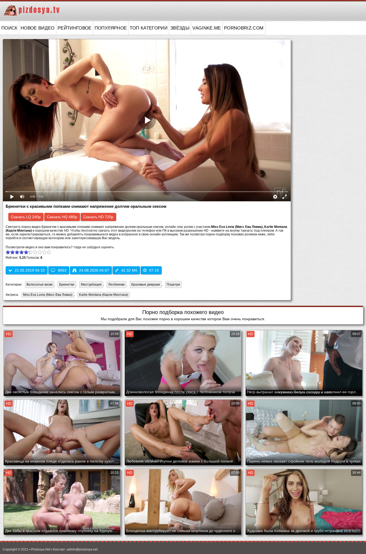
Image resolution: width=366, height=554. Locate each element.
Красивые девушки (145, 284)
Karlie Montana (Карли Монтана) (102, 295)
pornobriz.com (244, 28)
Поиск (9, 28)
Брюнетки (66, 284)
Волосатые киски (40, 284)
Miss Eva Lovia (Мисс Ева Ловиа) (46, 295)
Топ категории (148, 28)
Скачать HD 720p (98, 217)
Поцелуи (173, 284)
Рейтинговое (75, 28)
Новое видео (38, 28)
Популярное (111, 28)
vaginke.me (206, 28)
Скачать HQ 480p (62, 217)
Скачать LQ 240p (26, 217)
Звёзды (179, 28)
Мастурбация (91, 284)
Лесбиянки (116, 284)
